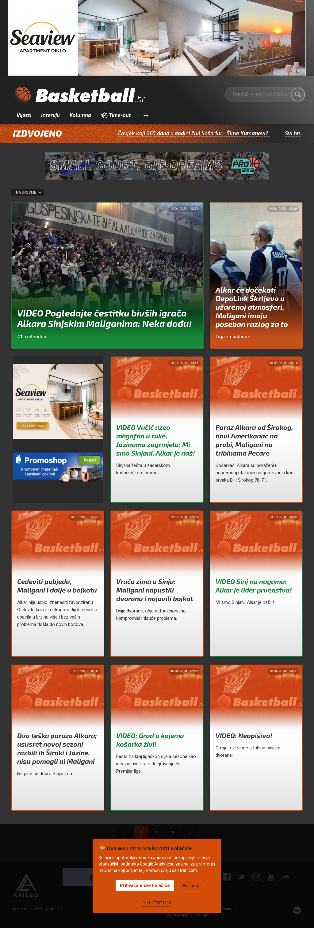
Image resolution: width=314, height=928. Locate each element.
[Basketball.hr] (79, 95)
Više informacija (157, 902)
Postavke (191, 885)
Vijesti (24, 115)
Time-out (120, 115)
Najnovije (26, 192)
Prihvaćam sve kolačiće (145, 885)
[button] (146, 115)
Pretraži (298, 95)
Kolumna (80, 115)
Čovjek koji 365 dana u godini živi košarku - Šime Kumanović (154, 133)
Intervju (50, 115)
